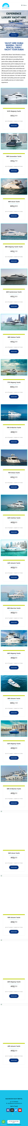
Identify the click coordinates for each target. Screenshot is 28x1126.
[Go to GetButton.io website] (3, 1124)
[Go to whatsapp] (3, 1122)
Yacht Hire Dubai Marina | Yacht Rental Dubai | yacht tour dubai (14, 46)
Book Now (14, 125)
